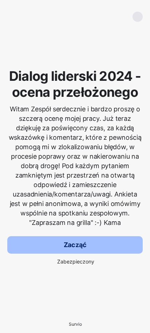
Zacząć (75, 245)
